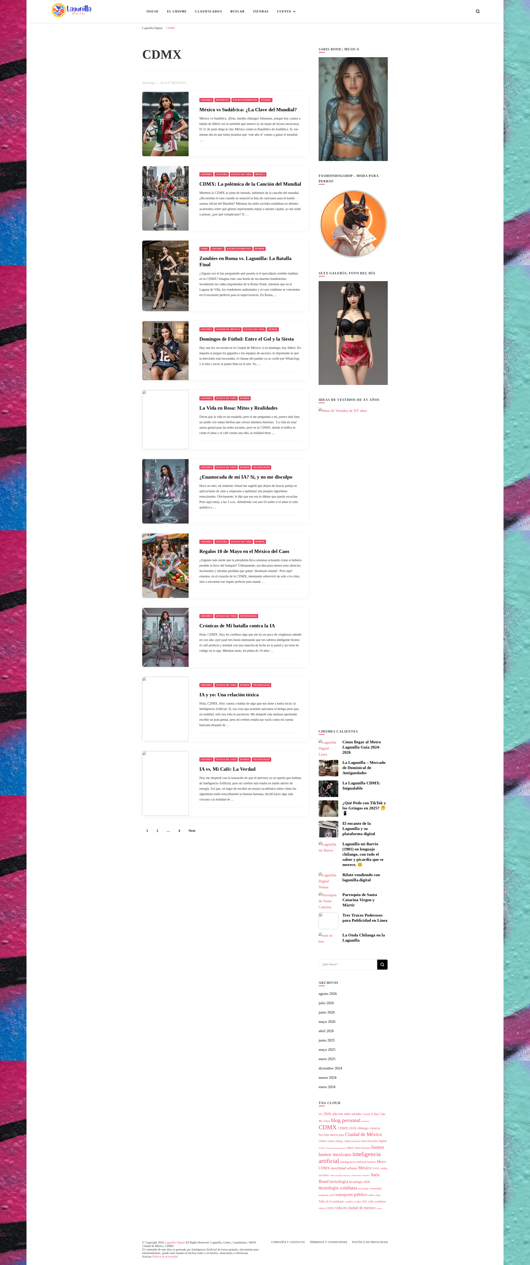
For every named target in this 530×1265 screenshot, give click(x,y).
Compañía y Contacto (288, 1242)
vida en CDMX (326, 1208)
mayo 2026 (327, 1021)
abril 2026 (326, 1031)
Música (260, 174)
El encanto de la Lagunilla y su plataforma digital (358, 828)
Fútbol (266, 100)
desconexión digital (374, 1141)
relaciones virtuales (360, 1175)
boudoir (365, 1121)
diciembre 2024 (330, 1068)
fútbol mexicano (362, 1147)
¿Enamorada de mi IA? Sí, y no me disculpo (245, 477)
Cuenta (284, 11)
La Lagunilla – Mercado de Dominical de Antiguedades (363, 767)
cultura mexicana (352, 1141)
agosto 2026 (328, 994)
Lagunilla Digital (175, 1242)
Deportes (222, 100)
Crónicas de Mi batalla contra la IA (237, 625)
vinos (379, 1208)
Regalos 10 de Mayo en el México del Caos (244, 551)
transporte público (351, 1194)
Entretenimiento (245, 100)
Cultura (221, 174)
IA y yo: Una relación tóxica (229, 694)
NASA (376, 1168)
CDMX (204, 249)
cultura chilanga (335, 1141)
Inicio (153, 11)
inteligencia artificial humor (358, 1161)
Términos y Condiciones (328, 1242)
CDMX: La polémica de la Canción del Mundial (250, 184)
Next (192, 830)
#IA (321, 1114)
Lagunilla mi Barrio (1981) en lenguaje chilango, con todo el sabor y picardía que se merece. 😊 (362, 854)
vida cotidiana (377, 1201)
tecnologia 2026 (359, 1182)
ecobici (322, 1148)
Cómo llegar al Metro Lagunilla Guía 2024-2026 (361, 747)
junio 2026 (327, 1012)
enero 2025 (327, 1059)
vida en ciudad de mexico (355, 1208)
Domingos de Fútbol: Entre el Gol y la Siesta (246, 339)
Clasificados (208, 11)
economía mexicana (336, 1148)
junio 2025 (327, 1040)
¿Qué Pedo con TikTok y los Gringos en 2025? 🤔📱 (364, 808)
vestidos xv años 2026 (356, 1201)
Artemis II (368, 1114)
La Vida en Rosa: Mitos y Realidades (238, 408)
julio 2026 (326, 1003)
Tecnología (261, 467)
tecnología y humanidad (369, 1188)
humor (377, 1147)
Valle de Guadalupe (331, 1201)
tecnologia (339, 1181)
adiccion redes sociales (347, 1114)
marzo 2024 (327, 1077)
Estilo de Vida (241, 174)
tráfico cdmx (375, 1195)
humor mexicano (335, 1154)
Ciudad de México (228, 329)
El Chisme (177, 11)
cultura (323, 1141)
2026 (327, 1114)
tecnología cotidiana (338, 1187)
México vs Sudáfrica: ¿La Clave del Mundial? (248, 109)
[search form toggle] (478, 11)
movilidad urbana (344, 1168)
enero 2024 (327, 1087)
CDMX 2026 (347, 1128)
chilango (363, 1128)
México (365, 1167)
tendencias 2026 (326, 1195)
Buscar (237, 11)
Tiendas (261, 11)
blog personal (345, 1120)
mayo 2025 (327, 1049)
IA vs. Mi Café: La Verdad (227, 769)
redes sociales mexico (340, 1175)
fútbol (350, 1147)
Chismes (206, 100)
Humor (259, 249)
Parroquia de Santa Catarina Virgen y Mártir (359, 899)
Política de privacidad (165, 1256)
